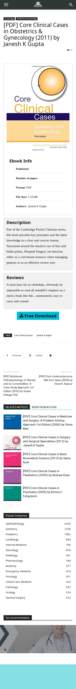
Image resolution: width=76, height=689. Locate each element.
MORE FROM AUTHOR (44, 407)
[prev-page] (6, 505)
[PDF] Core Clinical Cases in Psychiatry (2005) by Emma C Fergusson (42, 492)
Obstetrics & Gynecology (26, 18)
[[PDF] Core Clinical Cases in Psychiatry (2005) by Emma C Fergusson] (12, 493)
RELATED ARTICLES (17, 407)
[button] (71, 5)
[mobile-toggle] (6, 5)
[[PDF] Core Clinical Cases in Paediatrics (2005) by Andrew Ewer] (12, 476)
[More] (50, 355)
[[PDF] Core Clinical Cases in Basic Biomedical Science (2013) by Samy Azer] (12, 459)
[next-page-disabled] (11, 505)
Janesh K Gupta (44, 335)
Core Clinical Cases (23, 335)
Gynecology (9, 18)
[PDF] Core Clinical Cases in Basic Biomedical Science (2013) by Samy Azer (47, 458)
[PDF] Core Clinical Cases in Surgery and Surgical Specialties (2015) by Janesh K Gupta (46, 441)
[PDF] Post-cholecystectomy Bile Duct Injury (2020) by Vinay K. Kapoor (55, 380)
